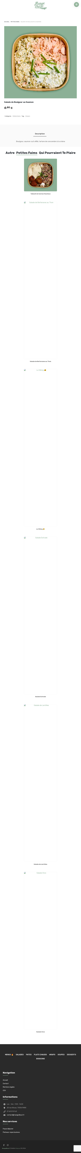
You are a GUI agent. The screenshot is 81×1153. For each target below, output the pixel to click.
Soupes (61, 1055)
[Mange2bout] (40, 6)
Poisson (28, 116)
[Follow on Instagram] (7, 1145)
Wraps (52, 1055)
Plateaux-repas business (11, 1132)
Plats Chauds (40, 1055)
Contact (6, 1083)
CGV (4, 1090)
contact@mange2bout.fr (15, 1115)
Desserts (71, 1055)
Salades (20, 1055)
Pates (29, 1055)
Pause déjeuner (8, 1129)
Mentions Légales (9, 1087)
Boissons (40, 1059)
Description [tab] (40, 134)
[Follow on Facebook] (3, 1145)
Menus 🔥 (9, 1055)
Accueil (6, 21)
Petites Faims (15, 21)
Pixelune (18, 1148)
